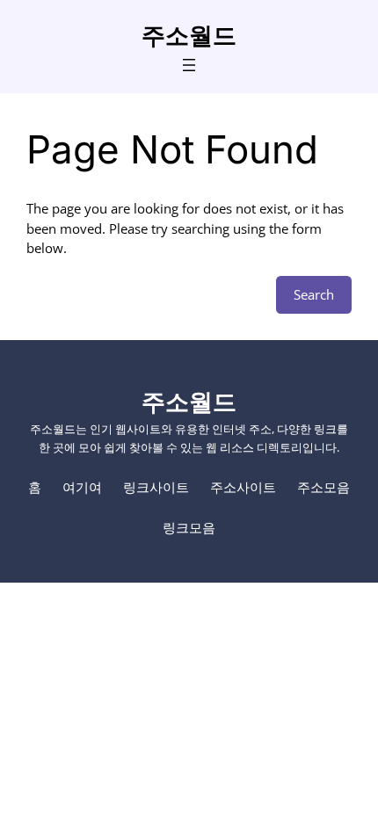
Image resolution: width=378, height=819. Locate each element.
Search (314, 294)
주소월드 (189, 35)
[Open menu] (189, 65)
